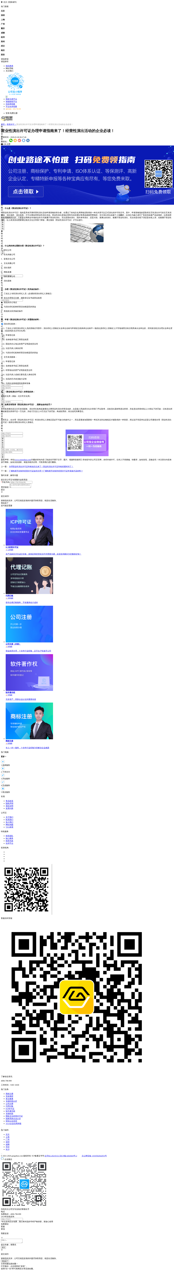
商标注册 (9, 1094)
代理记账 (9, 1106)
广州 (7, 1139)
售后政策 (9, 801)
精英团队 (9, 836)
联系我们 (9, 820)
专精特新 (9, 1114)
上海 (7, 1137)
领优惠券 (9, 66)
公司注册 (9, 1104)
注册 (2, 456)
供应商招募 (10, 104)
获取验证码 (2, 224)
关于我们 (9, 817)
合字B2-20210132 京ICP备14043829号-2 (61, 1156)
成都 (7, 1144)
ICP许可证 (10, 1109)
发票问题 (9, 808)
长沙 (7, 1149)
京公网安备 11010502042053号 (94, 1156)
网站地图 (9, 825)
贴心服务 (9, 838)
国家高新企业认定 (13, 1119)
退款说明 (9, 806)
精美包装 (9, 841)
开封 (7, 1147)
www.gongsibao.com (23, 460)
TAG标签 (9, 827)
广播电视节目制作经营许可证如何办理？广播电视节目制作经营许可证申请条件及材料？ (46, 471)
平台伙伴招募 (11, 106)
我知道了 (5, 1261)
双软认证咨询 (11, 1121)
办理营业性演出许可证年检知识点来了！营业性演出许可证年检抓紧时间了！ (41, 467)
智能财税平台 (11, 102)
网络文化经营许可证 (14, 1116)
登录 (2, 252)
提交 (3, 1247)
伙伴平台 (9, 843)
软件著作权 (10, 1111)
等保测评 (9, 1096)
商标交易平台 (11, 99)
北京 (7, 1134)
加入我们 (9, 822)
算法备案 (9, 1099)
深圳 (7, 1142)
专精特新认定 (11, 1101)
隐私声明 (9, 803)
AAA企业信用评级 (13, 1124)
